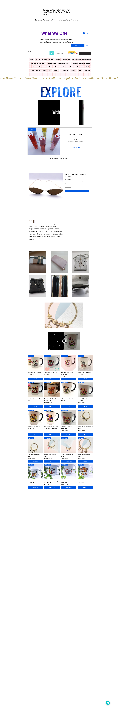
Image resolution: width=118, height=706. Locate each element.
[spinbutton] (68, 186)
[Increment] (70, 186)
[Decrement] (66, 186)
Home (30, 168)
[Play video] (64, 341)
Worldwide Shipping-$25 (79, 141)
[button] (87, 45)
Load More (60, 492)
